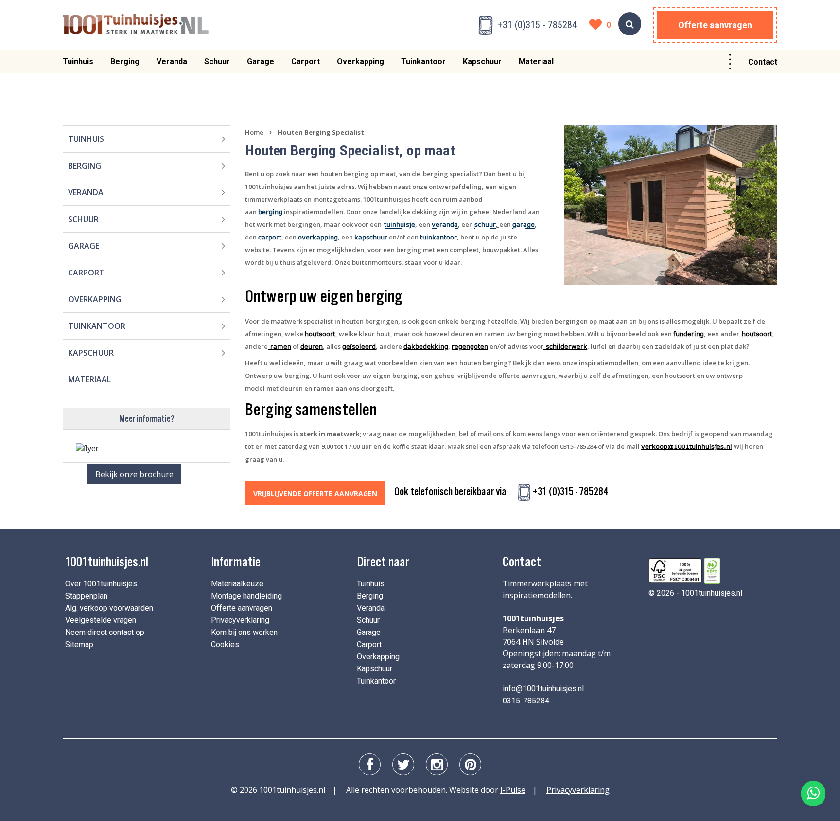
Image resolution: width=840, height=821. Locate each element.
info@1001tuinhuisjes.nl (543, 688)
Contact (762, 62)
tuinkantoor (438, 237)
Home (254, 132)
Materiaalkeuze (237, 583)
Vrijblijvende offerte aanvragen (315, 493)
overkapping (318, 237)
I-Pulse (512, 790)
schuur (485, 224)
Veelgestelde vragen (100, 620)
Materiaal (536, 61)
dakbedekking (425, 346)
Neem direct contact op (104, 632)
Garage (260, 61)
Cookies (225, 644)
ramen (279, 346)
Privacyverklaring (240, 620)
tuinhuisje (398, 224)
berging (270, 212)
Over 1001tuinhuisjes (101, 583)
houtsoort (320, 334)
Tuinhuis (78, 61)
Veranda (172, 61)
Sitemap (79, 644)
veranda (445, 224)
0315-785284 (526, 700)
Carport (305, 61)
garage (523, 224)
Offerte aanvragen (715, 25)
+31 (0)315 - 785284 (537, 25)
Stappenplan (86, 595)
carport (269, 237)
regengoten (470, 346)
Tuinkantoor (423, 61)
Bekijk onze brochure (134, 474)
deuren (311, 346)
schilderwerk (565, 346)
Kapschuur (482, 61)
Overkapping (360, 61)
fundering (688, 334)
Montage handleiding (246, 595)
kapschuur (370, 237)
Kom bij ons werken (244, 632)
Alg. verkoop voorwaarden (109, 608)
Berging (125, 61)
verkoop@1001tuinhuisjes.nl (686, 446)
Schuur (217, 61)
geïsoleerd (359, 346)
